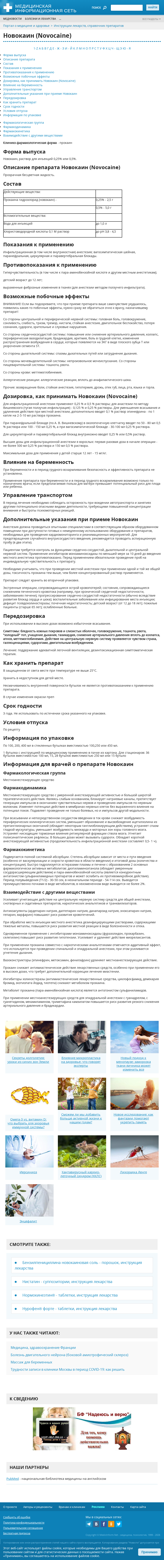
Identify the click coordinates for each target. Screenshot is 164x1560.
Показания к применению (22, 68)
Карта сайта (138, 1507)
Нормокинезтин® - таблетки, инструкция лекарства (70, 1295)
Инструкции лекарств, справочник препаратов (89, 26)
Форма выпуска (14, 55)
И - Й (68, 48)
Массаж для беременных (31, 1362)
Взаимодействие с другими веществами (33, 135)
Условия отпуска (15, 111)
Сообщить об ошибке (16, 1517)
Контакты (117, 1507)
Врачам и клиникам (72, 1507)
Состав (8, 64)
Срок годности (13, 106)
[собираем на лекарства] (82, 1433)
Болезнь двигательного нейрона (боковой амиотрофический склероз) (69, 1354)
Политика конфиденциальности (23, 1522)
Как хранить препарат (20, 102)
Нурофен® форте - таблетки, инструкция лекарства (69, 1308)
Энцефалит (28, 1221)
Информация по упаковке (22, 115)
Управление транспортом (22, 89)
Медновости (12, 19)
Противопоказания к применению (28, 72)
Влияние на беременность (22, 85)
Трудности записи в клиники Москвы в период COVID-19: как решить (67, 1369)
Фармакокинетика (16, 131)
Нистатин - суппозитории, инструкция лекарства (67, 1281)
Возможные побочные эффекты (26, 76)
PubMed (12, 1478)
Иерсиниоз (28, 1172)
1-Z (36, 48)
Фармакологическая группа (23, 122)
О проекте (10, 1507)
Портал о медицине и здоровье (26, 26)
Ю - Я (127, 48)
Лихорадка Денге (133, 1172)
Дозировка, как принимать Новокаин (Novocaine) (39, 81)
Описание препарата (19, 59)
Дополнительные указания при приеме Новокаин (40, 94)
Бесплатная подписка (16, 1533)
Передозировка (14, 98)
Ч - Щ (115, 48)
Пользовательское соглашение (23, 1528)
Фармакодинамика (17, 127)
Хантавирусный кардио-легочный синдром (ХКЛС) (80, 1174)
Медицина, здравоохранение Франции (43, 1347)
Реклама (98, 1507)
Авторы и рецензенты (37, 1507)
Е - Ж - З (58, 48)
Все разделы (150, 19)
